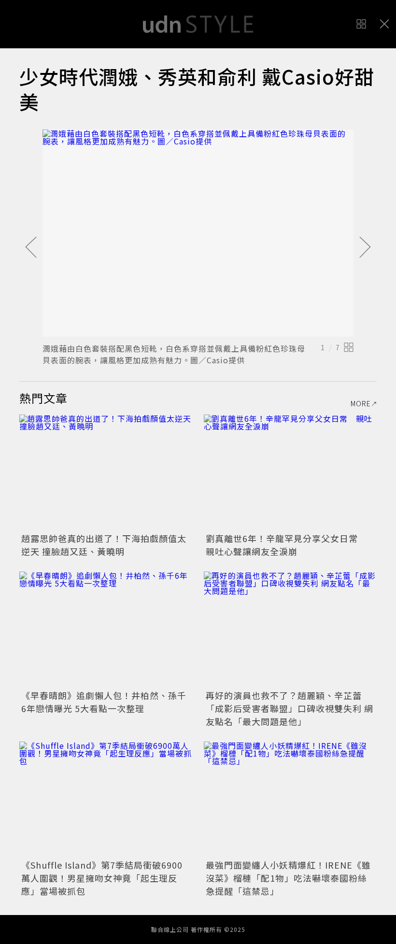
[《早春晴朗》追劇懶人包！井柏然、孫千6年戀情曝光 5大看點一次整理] (105, 629)
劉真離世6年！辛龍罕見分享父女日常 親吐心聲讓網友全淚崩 (286, 545)
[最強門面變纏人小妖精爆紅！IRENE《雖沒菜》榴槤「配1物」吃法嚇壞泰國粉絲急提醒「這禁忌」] (290, 799)
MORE (361, 403)
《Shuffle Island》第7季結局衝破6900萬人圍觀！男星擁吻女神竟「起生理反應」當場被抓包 (102, 877)
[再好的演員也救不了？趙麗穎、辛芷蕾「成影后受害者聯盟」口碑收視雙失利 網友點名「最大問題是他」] (290, 629)
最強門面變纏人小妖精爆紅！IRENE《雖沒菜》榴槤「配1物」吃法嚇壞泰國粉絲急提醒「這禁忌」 (288, 877)
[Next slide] (365, 247)
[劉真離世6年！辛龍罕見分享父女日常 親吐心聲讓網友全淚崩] (290, 472)
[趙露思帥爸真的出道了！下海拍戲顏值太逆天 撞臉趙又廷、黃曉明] (105, 472)
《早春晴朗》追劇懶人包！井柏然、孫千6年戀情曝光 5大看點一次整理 (103, 702)
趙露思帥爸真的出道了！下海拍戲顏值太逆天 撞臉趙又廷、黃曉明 (103, 545)
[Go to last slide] (30, 247)
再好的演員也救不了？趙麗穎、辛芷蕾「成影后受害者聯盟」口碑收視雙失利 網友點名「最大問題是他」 (289, 708)
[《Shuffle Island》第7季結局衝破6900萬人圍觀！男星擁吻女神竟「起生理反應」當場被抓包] (105, 799)
